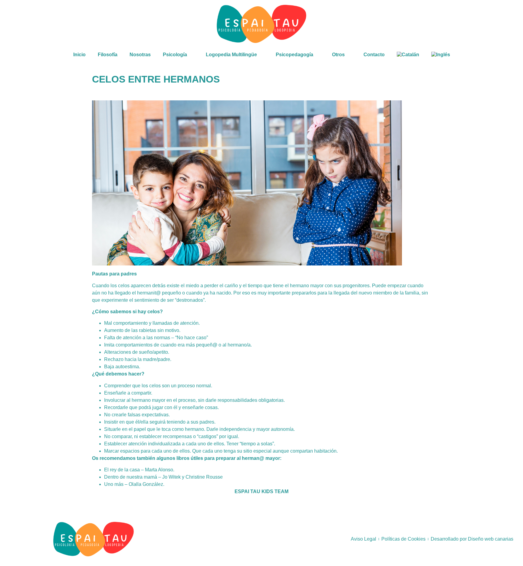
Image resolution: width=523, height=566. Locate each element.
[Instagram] (479, 24)
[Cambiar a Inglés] (440, 55)
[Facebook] (463, 24)
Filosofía (107, 54)
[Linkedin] (495, 24)
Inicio (79, 54)
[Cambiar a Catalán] (408, 55)
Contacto (374, 54)
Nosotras (140, 54)
